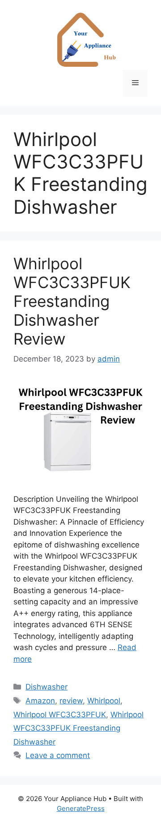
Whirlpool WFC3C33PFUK (59, 714)
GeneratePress (81, 808)
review (71, 700)
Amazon (40, 700)
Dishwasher (46, 686)
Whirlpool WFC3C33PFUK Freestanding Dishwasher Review (72, 301)
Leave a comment (57, 755)
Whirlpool (103, 700)
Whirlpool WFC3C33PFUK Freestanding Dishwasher (78, 728)
